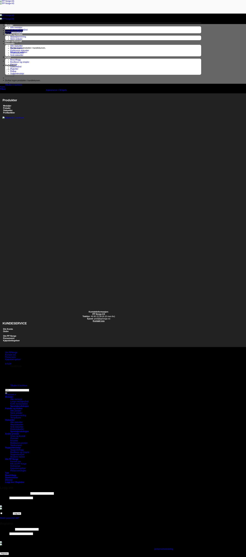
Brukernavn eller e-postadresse (15, 493)
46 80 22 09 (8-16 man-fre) (103, 316)
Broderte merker (17, 457)
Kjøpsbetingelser (11, 340)
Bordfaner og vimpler (19, 62)
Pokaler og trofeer (14, 408)
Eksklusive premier (19, 443)
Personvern (8, 338)
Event (8, 57)
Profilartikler (9, 113)
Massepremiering (18, 415)
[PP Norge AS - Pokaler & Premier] (7, 2)
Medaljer (9, 25)
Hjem (2, 87)
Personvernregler (18, 471)
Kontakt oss (99, 321)
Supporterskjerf (17, 454)
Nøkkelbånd (15, 67)
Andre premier (12, 434)
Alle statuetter (16, 46)
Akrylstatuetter (16, 48)
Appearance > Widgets (56, 90)
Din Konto (8, 329)
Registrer (4, 554)
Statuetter (10, 44)
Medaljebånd (16, 32)
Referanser (15, 466)
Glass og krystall (17, 436)
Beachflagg (15, 60)
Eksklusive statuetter (19, 50)
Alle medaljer (16, 27)
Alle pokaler (15, 411)
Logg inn (17, 513)
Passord (4, 498)
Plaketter (14, 438)
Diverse (13, 64)
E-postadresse (7, 529)
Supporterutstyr (17, 73)
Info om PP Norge (18, 464)
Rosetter (14, 441)
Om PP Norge (9, 336)
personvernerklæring (163, 549)
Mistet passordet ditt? (9, 518)
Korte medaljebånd (19, 30)
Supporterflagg (17, 450)
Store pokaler (16, 413)
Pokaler (7, 108)
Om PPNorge (11, 352)
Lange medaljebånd (19, 401)
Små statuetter (16, 55)
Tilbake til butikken (13, 85)
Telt (7, 473)
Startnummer (16, 445)
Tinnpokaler (15, 418)
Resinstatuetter (17, 53)
